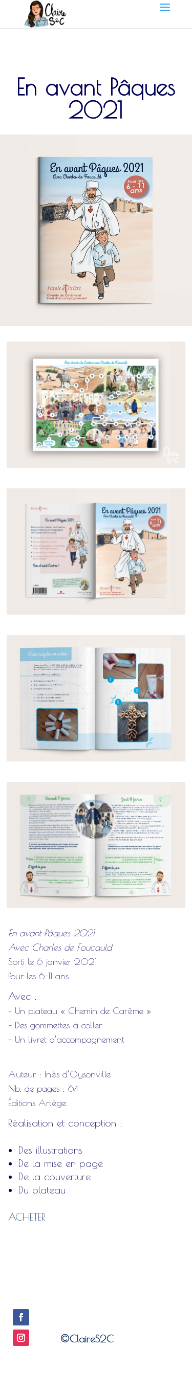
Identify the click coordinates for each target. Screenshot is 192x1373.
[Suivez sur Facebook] (21, 1317)
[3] (96, 761)
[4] (96, 614)
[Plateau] (96, 468)
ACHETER (27, 1217)
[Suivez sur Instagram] (21, 1338)
